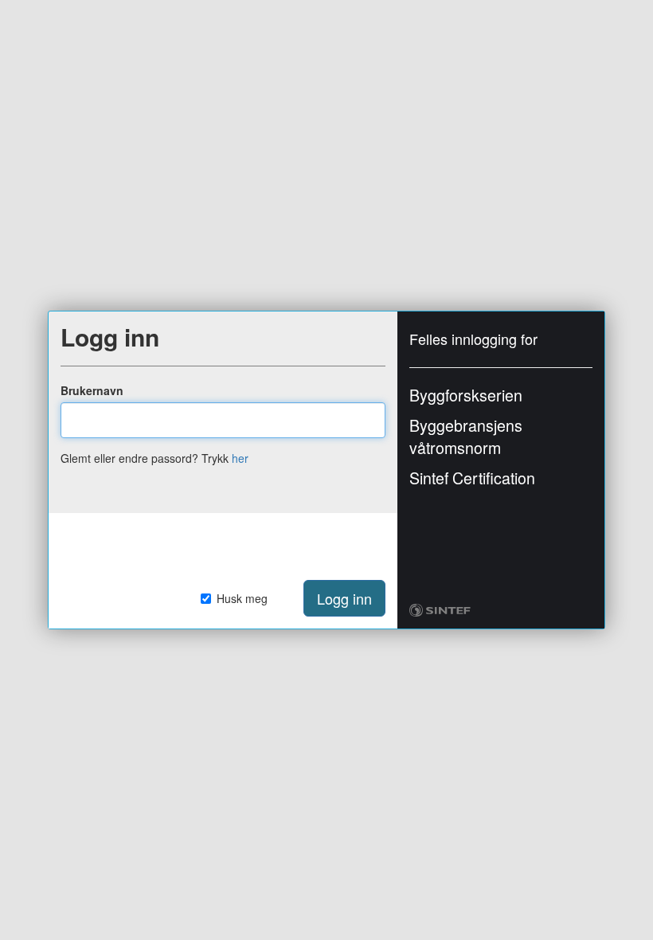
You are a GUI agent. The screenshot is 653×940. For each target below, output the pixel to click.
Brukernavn (92, 390)
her (240, 458)
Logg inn (344, 598)
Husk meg (242, 598)
